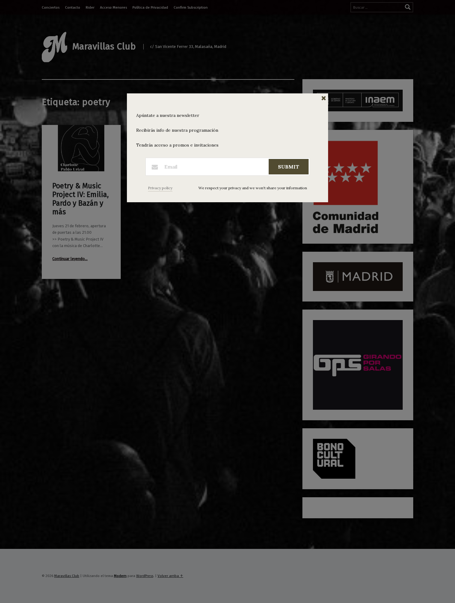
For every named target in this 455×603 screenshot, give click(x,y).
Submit (288, 167)
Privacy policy (160, 188)
